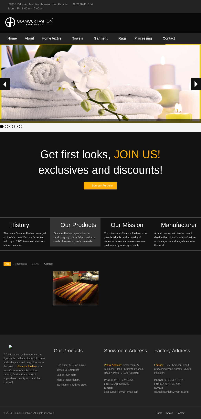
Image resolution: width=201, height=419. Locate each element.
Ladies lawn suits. (67, 375)
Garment (101, 38)
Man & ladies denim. (68, 379)
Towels (77, 38)
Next (196, 84)
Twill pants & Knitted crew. (72, 384)
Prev (5, 84)
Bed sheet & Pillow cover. (71, 365)
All (7, 263)
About (29, 38)
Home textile (51, 38)
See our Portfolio (102, 185)
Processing (143, 38)
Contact (169, 38)
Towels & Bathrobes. (68, 370)
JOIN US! (137, 154)
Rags (122, 38)
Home (12, 38)
